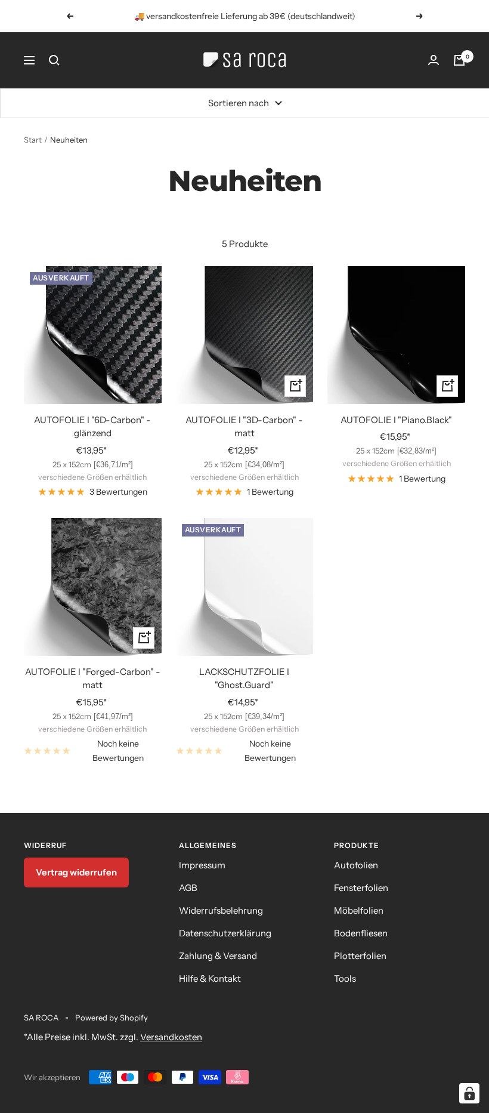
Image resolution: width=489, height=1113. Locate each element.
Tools (345, 978)
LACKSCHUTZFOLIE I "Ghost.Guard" (244, 678)
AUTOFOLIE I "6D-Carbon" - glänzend (92, 426)
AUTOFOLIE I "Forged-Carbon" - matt (92, 678)
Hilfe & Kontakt (210, 978)
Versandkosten (171, 1037)
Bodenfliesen (361, 933)
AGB (188, 887)
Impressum (202, 865)
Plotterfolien (360, 955)
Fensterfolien (361, 887)
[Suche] (54, 60)
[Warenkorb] (459, 60)
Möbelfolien (358, 910)
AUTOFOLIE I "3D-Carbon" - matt (244, 426)
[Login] (433, 60)
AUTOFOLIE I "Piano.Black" (396, 420)
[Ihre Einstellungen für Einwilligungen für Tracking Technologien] (469, 1093)
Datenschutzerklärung (225, 933)
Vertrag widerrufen (76, 872)
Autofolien (356, 865)
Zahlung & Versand (218, 955)
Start (33, 139)
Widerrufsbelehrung (221, 910)
